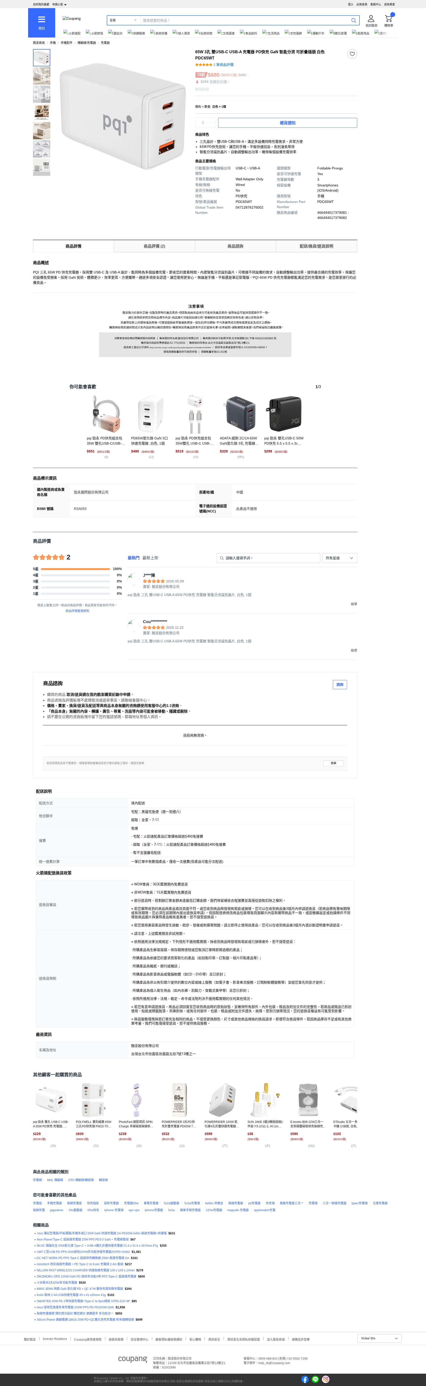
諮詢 (340, 684)
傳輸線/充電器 (86, 43)
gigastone (56, 1210)
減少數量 (213, 120)
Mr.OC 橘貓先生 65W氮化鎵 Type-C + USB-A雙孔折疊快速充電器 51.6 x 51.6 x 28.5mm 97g (97, 1245)
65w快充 (93, 1210)
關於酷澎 (30, 1339)
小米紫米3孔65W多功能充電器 (57, 1282)
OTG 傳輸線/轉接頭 (81, 1180)
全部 (113, 20)
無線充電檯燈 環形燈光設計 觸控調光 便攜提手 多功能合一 (75, 1313)
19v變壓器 (75, 1210)
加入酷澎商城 (276, 1339)
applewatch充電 (264, 1210)
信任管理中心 (139, 1339)
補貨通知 (288, 123)
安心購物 (195, 1339)
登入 (351, 4)
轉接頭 (103, 1180)
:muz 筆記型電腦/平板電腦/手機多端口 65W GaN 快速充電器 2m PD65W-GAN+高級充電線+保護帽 (102, 1233)
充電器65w (131, 1203)
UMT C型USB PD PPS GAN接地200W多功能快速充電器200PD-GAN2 (83, 1252)
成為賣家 (389, 4)
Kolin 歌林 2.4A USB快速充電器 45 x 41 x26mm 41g (71, 1295)
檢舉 (333, 763)
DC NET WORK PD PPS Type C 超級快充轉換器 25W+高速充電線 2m (83, 1258)
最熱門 (134, 558)
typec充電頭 (360, 1203)
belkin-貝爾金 (214, 1203)
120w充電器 (214, 1210)
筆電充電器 (151, 1203)
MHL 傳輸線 (55, 1180)
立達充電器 (380, 1203)
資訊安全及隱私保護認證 (243, 1339)
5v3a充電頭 (192, 1203)
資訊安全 (214, 1339)
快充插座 (93, 1203)
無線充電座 (74, 1203)
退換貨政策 (116, 1339)
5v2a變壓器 (171, 1203)
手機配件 (66, 43)
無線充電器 (235, 1203)
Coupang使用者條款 (88, 1339)
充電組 (37, 1203)
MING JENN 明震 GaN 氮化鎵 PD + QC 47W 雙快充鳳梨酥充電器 (80, 1289)
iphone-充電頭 (114, 1210)
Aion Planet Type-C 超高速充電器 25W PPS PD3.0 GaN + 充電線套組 (83, 1239)
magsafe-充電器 (238, 1210)
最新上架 (150, 558)
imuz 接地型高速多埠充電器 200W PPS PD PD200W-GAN (75, 1307)
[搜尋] (353, 20)
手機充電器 (54, 1203)
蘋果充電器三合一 (291, 1203)
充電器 (105, 43)
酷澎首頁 (39, 43)
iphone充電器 (154, 1210)
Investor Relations (55, 1338)
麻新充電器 (111, 1203)
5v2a (171, 1210)
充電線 (37, 1180)
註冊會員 (361, 4)
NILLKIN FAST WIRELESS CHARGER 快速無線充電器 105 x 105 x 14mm (86, 1270)
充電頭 (313, 1203)
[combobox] (339, 558)
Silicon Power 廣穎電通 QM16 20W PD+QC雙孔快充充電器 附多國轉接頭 (85, 1319)
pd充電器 (254, 1203)
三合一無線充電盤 (334, 1203)
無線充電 (39, 1210)
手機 (53, 43)
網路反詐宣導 (301, 1339)
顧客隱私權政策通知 (169, 1339)
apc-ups (134, 1210)
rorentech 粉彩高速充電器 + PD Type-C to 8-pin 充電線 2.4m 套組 (80, 1264)
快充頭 (270, 1203)
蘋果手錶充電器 (190, 1210)
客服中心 (375, 4)
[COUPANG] (132, 1360)
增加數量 (213, 125)
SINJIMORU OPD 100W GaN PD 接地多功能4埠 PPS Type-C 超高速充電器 (86, 1276)
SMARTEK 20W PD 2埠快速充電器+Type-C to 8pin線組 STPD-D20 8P (83, 1301)
